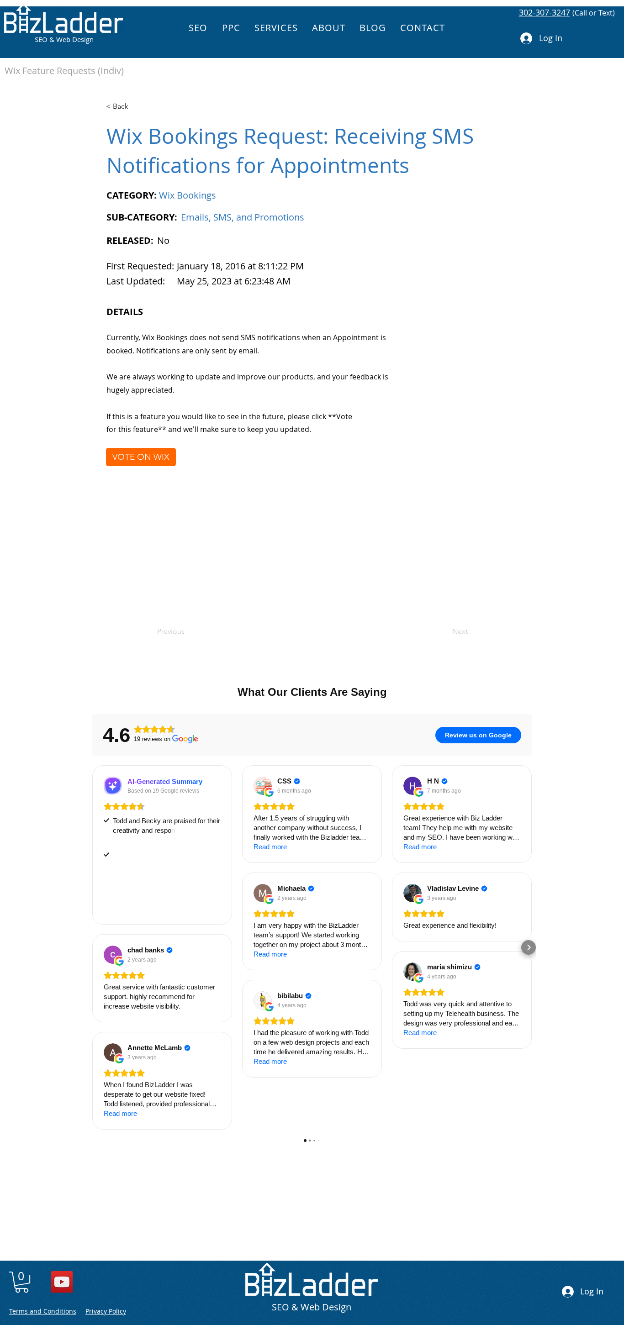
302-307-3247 (544, 12)
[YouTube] (62, 1282)
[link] (21, 1282)
